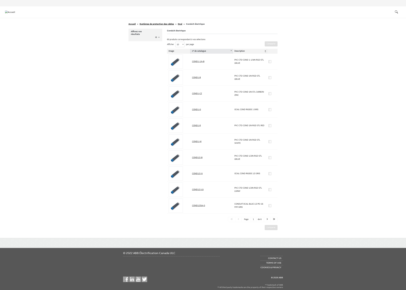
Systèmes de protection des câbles (157, 24)
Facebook (126, 279)
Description (239, 51)
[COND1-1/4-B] (176, 62)
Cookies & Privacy (270, 267)
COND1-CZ (197, 93)
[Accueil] (11, 12)
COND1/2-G (197, 173)
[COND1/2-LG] (176, 190)
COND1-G (196, 109)
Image (171, 51)
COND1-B (196, 77)
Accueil (132, 24)
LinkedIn (132, 279)
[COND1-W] (176, 142)
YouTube (138, 279)
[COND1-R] (176, 126)
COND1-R (196, 125)
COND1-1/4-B (198, 61)
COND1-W (197, 141)
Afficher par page (180, 44)
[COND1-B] (176, 78)
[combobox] (180, 44)
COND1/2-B (197, 157)
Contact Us (274, 258)
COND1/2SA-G (198, 205)
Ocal (180, 24)
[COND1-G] (176, 110)
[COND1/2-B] (176, 158)
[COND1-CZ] (176, 94)
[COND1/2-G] (176, 174)
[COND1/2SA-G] (176, 206)
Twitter (144, 279)
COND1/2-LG (198, 189)
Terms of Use (273, 262)
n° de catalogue (199, 51)
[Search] (396, 12)
